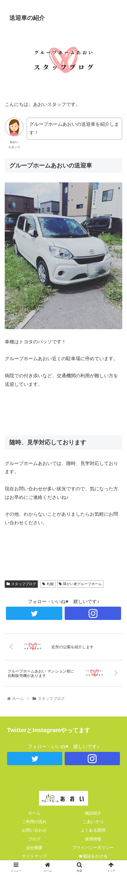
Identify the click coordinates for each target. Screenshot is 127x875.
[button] (115, 624)
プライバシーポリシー (93, 847)
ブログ (34, 839)
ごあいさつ (93, 821)
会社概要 (34, 847)
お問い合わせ (34, 830)
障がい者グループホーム (82, 584)
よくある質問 (93, 830)
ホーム (34, 813)
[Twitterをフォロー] (34, 758)
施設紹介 (93, 813)
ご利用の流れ (34, 821)
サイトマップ (34, 856)
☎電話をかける (93, 856)
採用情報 (93, 839)
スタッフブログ (23, 584)
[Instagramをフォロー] (92, 758)
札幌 (50, 584)
